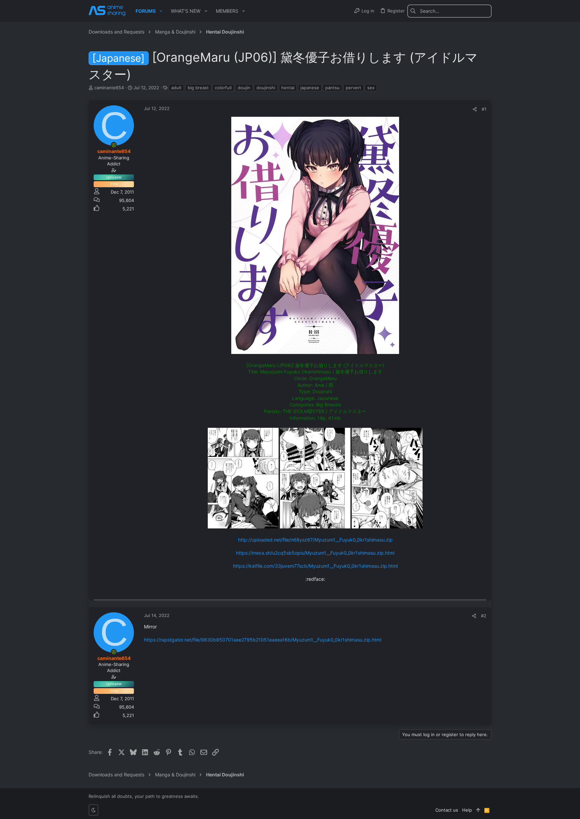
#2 (483, 615)
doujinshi (265, 87)
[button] (160, 11)
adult (176, 87)
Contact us (446, 810)
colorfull (223, 87)
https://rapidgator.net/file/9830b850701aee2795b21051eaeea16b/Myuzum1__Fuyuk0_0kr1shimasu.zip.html (262, 640)
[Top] (478, 810)
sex (371, 87)
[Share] (474, 109)
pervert (353, 87)
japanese (309, 87)
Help (467, 810)
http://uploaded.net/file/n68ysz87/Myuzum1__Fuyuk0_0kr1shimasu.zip (315, 540)
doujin (244, 87)
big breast (198, 87)
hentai (287, 87)
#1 (484, 109)
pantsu (332, 87)
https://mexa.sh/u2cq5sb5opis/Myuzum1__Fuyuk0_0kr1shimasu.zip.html (315, 553)
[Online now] (114, 145)
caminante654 (109, 87)
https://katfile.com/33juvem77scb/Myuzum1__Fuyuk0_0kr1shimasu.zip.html (315, 566)
